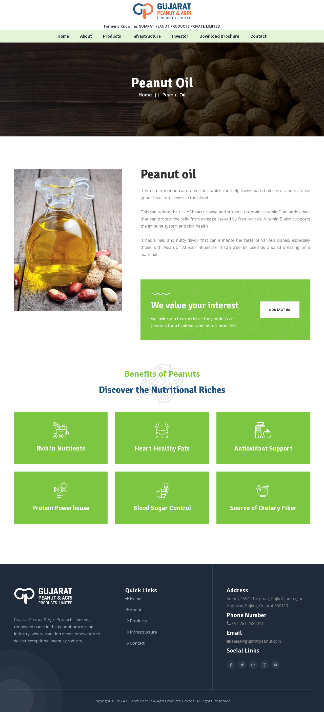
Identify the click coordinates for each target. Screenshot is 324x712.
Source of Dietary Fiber (263, 508)
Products (112, 36)
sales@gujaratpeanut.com (256, 641)
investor (180, 36)
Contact (258, 36)
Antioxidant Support (263, 449)
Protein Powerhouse (60, 508)
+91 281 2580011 (248, 623)
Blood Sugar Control (162, 508)
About (86, 36)
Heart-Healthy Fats (162, 449)
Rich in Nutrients (60, 449)
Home (63, 36)
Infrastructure (146, 36)
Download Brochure (219, 36)
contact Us (279, 310)
